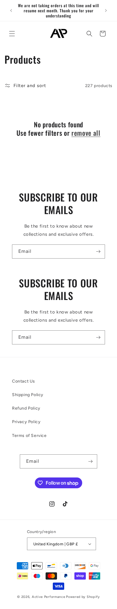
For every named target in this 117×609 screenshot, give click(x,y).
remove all (85, 133)
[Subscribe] (98, 251)
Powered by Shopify (83, 597)
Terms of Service (29, 435)
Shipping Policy (28, 394)
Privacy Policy (26, 421)
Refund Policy (26, 408)
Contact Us (23, 381)
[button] (12, 33)
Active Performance (48, 597)
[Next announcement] (105, 10)
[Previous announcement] (11, 10)
